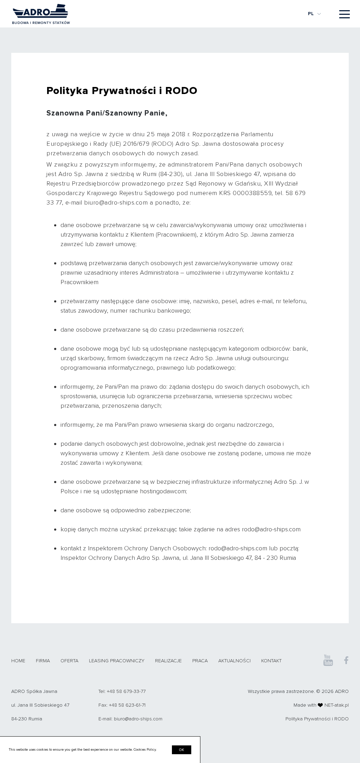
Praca (200, 661)
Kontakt (271, 661)
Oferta (69, 661)
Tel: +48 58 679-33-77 (122, 691)
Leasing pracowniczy (116, 661)
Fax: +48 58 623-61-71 (122, 705)
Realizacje (168, 661)
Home (18, 661)
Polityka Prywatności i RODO (317, 719)
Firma (43, 661)
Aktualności (234, 661)
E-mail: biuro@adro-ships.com (130, 719)
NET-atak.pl (336, 705)
